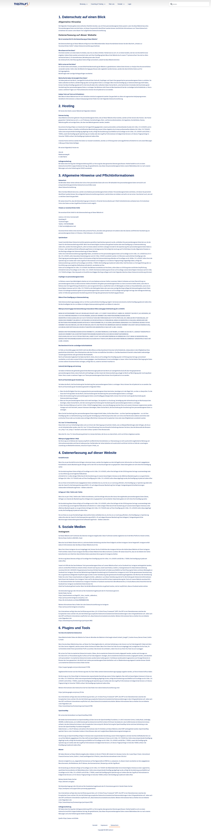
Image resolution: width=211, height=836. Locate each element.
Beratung (82, 4)
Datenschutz (114, 825)
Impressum (104, 825)
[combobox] (189, 4)
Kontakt (120, 4)
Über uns (111, 4)
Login (129, 4)
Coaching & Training (97, 4)
